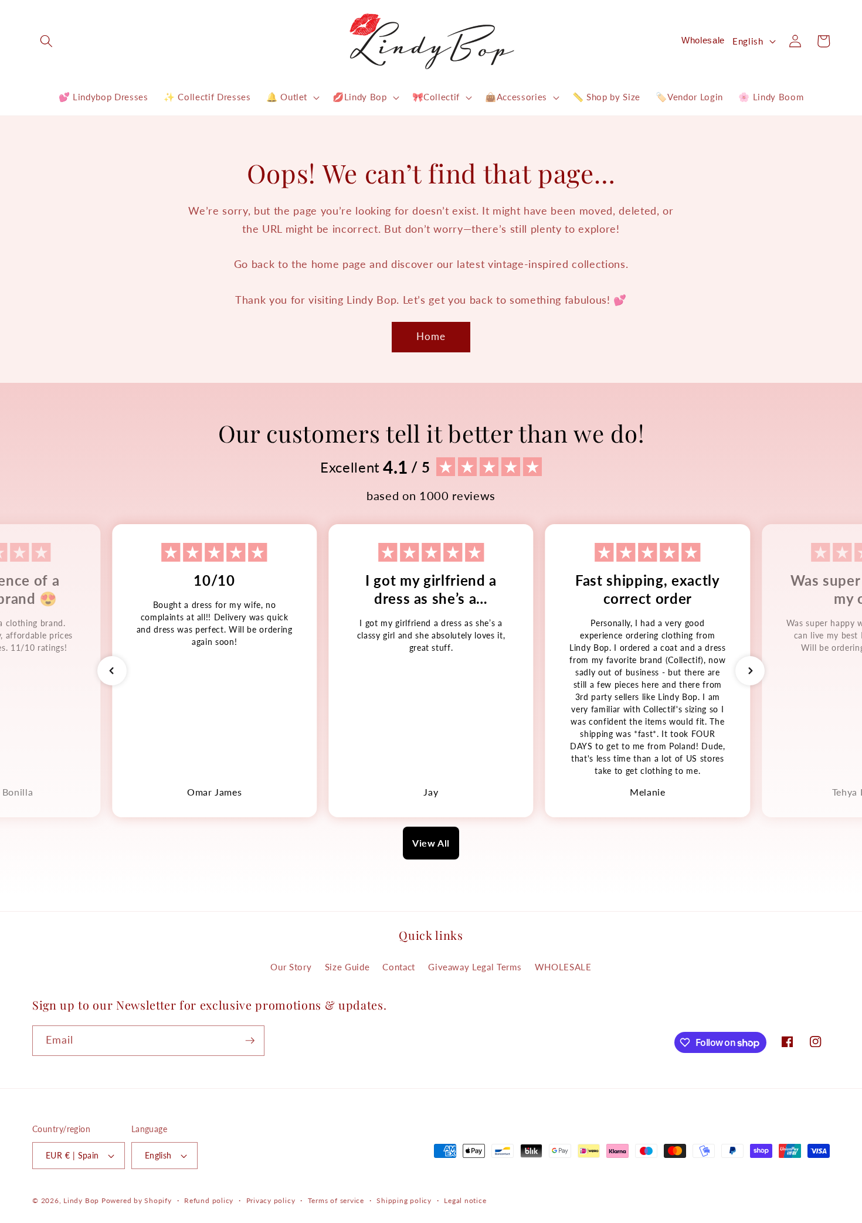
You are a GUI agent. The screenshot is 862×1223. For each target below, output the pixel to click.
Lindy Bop (81, 1200)
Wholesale (703, 40)
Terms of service (336, 1200)
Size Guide (347, 967)
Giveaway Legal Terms (474, 967)
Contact (398, 967)
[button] (46, 41)
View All (431, 842)
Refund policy (208, 1200)
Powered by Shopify (136, 1200)
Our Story (290, 967)
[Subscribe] (250, 1040)
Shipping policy (404, 1200)
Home (431, 336)
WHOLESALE (563, 967)
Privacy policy (271, 1200)
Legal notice (465, 1200)
